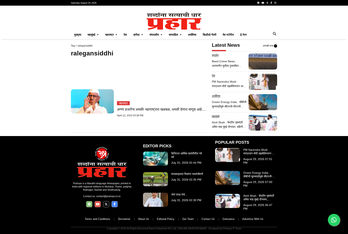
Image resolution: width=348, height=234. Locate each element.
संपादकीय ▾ (155, 34)
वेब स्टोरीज (228, 34)
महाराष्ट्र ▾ (111, 34)
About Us (143, 218)
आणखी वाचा (269, 45)
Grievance (228, 218)
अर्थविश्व (192, 34)
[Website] (258, 3)
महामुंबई (216, 116)
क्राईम (215, 55)
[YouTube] (263, 3)
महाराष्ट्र (123, 103)
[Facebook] (271, 3)
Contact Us (208, 218)
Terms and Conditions (97, 218)
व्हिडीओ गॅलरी (209, 34)
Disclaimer (124, 218)
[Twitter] (267, 3)
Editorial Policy (165, 218)
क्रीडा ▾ (138, 34)
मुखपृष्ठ (77, 34)
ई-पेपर (243, 34)
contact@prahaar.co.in (108, 196)
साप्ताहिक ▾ (175, 34)
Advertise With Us (252, 218)
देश (125, 34)
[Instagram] (275, 3)
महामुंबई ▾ (93, 34)
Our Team (188, 218)
